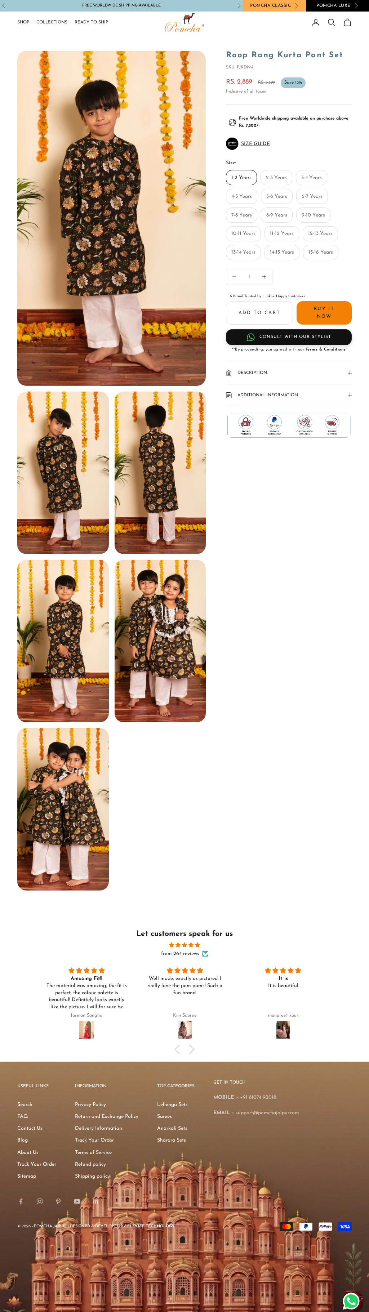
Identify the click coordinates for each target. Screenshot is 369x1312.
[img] (184, 945)
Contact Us (30, 1128)
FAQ (22, 1116)
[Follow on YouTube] (77, 1201)
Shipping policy (92, 1176)
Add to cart (260, 313)
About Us (28, 1152)
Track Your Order (36, 1164)
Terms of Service (93, 1152)
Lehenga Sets (172, 1104)
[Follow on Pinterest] (58, 1201)
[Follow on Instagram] (39, 1201)
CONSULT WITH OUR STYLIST (295, 337)
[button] (289, 143)
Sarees (164, 1116)
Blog (22, 1140)
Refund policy (90, 1164)
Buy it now (324, 313)
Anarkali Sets (172, 1128)
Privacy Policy (90, 1104)
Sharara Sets (171, 1140)
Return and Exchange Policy (106, 1116)
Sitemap (26, 1176)
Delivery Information (98, 1128)
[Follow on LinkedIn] (95, 1201)
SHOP (23, 22)
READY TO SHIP (91, 22)
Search (24, 1104)
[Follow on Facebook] (21, 1201)
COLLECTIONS (51, 22)
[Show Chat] (353, 1301)
